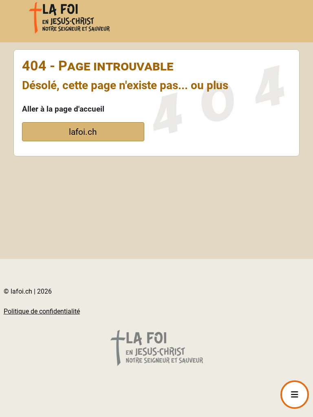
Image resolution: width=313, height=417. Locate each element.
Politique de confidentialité (42, 311)
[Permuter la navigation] (294, 394)
